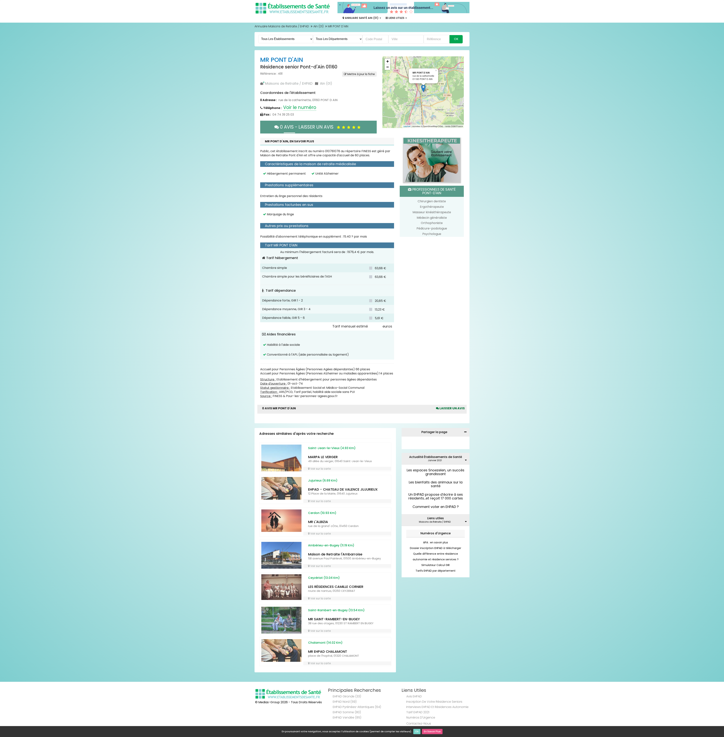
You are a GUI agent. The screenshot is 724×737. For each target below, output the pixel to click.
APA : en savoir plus (435, 542)
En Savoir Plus (432, 731)
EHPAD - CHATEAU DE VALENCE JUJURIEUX (343, 489)
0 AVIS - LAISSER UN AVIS (308, 127)
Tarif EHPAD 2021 (417, 712)
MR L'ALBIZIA (318, 521)
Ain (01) (318, 26)
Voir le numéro (299, 107)
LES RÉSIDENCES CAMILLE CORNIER (335, 586)
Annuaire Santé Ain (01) (361, 18)
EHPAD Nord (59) (345, 701)
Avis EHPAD (414, 696)
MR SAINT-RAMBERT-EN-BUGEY (334, 619)
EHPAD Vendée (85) (347, 717)
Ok (417, 731)
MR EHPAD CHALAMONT (327, 651)
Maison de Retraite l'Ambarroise (335, 554)
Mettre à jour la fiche (361, 74)
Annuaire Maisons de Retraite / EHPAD (282, 26)
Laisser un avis (452, 408)
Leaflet (406, 126)
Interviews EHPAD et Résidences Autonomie (437, 707)
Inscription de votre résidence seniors (434, 701)
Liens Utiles (396, 18)
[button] (387, 92)
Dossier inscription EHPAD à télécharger (435, 548)
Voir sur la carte (320, 469)
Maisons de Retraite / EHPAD (288, 83)
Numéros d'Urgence (435, 533)
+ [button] (387, 61)
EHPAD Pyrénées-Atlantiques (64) (357, 707)
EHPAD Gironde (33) (347, 696)
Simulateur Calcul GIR (435, 565)
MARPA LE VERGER (323, 457)
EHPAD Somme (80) (347, 712)
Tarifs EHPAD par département (436, 571)
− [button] (387, 67)
